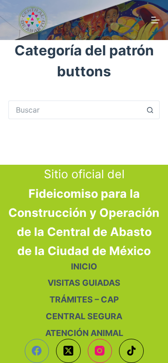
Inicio (84, 266)
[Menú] (155, 20)
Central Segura (84, 316)
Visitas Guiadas (84, 283)
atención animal (84, 333)
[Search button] (150, 110)
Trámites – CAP (84, 299)
